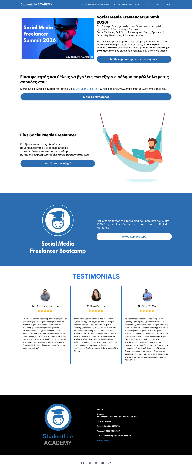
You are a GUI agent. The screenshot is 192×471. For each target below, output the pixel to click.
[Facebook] (82, 463)
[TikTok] (109, 463)
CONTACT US (158, 4)
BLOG (148, 4)
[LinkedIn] (96, 463)
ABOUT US (139, 4)
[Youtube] (102, 463)
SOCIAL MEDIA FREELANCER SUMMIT (96, 4)
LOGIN (168, 4)
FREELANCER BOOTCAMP (122, 4)
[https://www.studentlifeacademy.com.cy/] (36, 4)
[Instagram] (89, 463)
